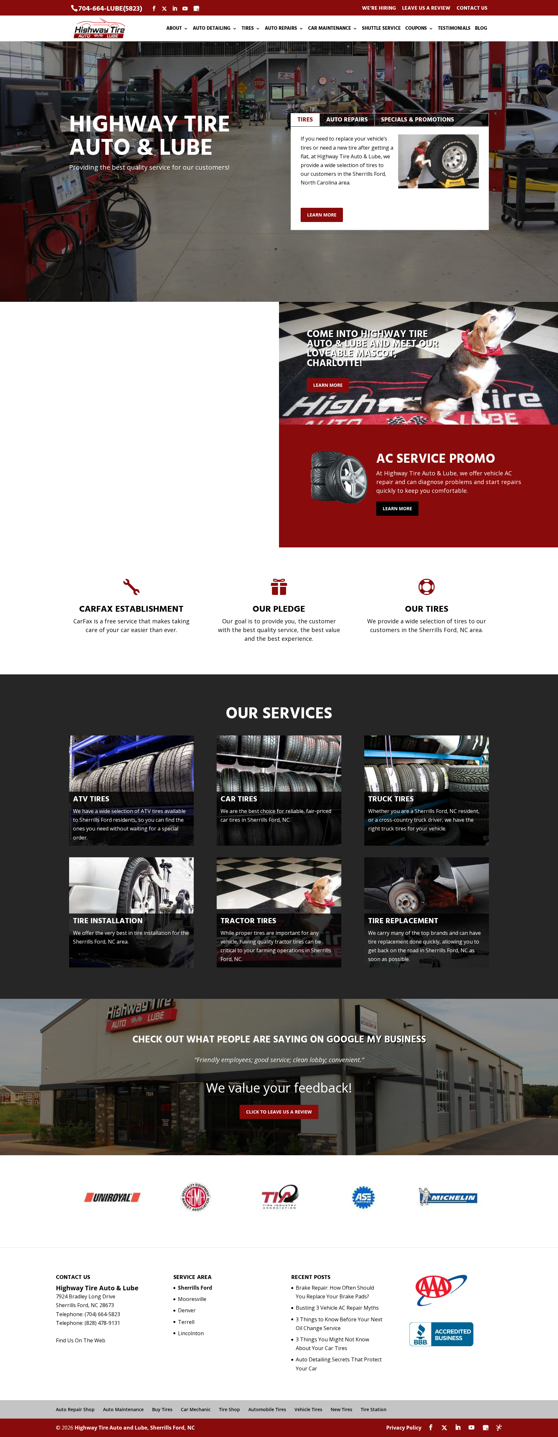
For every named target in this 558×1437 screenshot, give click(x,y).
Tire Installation (108, 920)
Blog (481, 29)
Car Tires (239, 799)
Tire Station (374, 1409)
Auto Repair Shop (75, 1409)
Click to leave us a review (279, 1112)
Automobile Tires (267, 1409)
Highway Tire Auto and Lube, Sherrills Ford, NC (135, 1427)
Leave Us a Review (426, 8)
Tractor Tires (248, 920)
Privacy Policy (403, 1427)
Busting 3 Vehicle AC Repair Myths (337, 1307)
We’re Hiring (379, 8)
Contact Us (472, 8)
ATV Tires (91, 799)
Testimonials (454, 29)
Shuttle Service (381, 29)
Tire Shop (229, 1409)
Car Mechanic (196, 1409)
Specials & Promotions (417, 119)
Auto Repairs (281, 29)
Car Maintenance (329, 29)
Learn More (321, 215)
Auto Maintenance (123, 1409)
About (174, 29)
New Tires (341, 1409)
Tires (248, 29)
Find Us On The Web (80, 1340)
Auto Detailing (212, 29)
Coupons (416, 29)
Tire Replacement (403, 920)
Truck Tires (391, 799)
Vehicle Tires (308, 1409)
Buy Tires (162, 1409)
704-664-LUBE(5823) (110, 9)
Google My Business (376, 1039)
